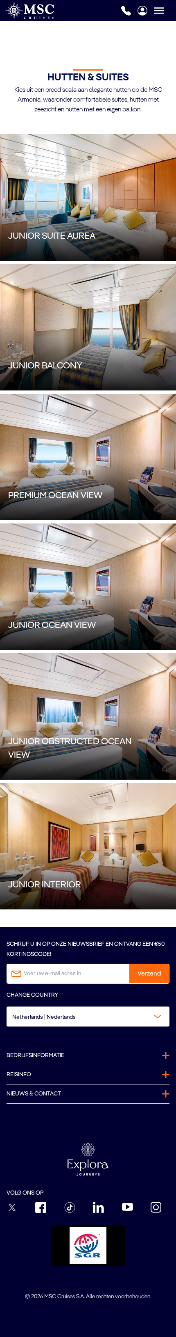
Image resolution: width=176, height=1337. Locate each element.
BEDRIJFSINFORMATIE (35, 1055)
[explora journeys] (88, 1159)
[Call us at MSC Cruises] (126, 11)
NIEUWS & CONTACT (34, 1094)
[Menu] (165, 10)
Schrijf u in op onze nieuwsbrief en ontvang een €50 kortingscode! (86, 949)
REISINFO (19, 1075)
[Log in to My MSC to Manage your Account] (142, 11)
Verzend (149, 974)
